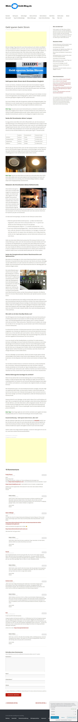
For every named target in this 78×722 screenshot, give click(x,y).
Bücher (67, 15)
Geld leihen (51, 15)
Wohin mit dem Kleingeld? (65, 79)
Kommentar (8, 656)
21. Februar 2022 (9, 29)
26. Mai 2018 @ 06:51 (13, 566)
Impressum (43, 718)
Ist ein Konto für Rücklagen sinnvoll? (60, 63)
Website (7, 685)
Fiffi (53, 87)
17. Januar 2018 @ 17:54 (13, 496)
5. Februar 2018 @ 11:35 (10, 514)
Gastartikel (14, 718)
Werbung (7, 718)
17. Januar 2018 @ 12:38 (10, 475)
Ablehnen (63, 717)
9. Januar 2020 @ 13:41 (13, 595)
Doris (54, 81)
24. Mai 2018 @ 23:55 (10, 553)
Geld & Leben (60, 15)
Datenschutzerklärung (23, 718)
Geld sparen (15, 15)
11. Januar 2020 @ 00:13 (10, 614)
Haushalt (36, 420)
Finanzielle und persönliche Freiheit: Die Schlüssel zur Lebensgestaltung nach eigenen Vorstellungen (62, 84)
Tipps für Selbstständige (19, 18)
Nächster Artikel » (41, 703)
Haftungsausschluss (34, 718)
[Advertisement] (26, 39)
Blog (53, 18)
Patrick (7, 551)
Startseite (8, 15)
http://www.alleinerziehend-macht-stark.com (16, 529)
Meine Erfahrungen (31, 18)
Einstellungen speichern (72, 717)
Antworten (44, 475)
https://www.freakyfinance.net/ (16, 481)
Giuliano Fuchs (9, 580)
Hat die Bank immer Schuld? (58, 47)
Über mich (59, 18)
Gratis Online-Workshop (44, 18)
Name (7, 673)
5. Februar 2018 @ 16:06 (13, 538)
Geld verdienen (43, 15)
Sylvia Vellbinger (10, 512)
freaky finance (9, 474)
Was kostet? (8, 18)
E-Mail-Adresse (9, 679)
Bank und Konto (33, 15)
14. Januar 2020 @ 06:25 (13, 635)
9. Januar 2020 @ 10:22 (10, 582)
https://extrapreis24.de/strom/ (21, 627)
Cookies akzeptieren (54, 717)
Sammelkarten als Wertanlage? (59, 58)
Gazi (7, 612)
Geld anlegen (24, 15)
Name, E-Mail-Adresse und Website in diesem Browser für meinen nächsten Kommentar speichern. (26, 691)
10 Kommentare (16, 29)
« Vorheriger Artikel (12, 703)
